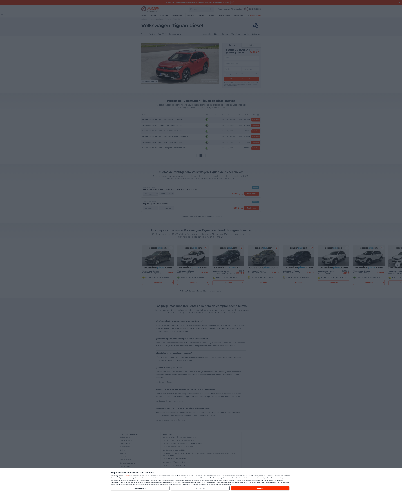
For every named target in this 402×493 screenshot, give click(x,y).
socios (127, 475)
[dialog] (201, 480)
